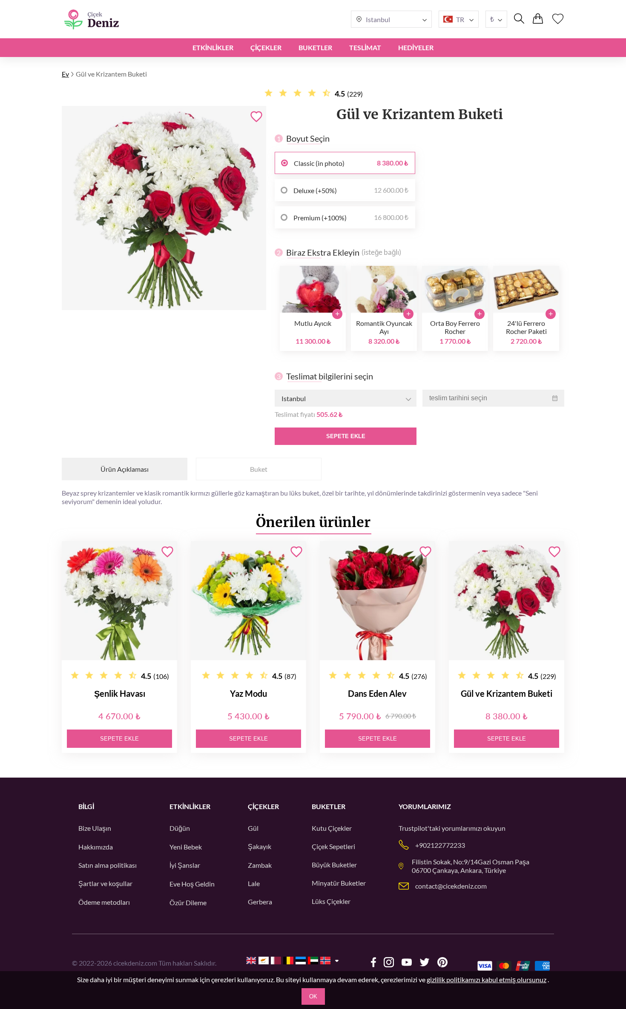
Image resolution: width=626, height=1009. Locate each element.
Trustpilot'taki (419, 828)
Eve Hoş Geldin (192, 884)
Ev (65, 74)
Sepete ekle (345, 436)
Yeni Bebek (185, 847)
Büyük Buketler (334, 865)
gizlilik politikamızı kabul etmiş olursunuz (486, 979)
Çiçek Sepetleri (333, 846)
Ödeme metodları (104, 902)
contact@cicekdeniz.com (451, 886)
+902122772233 (440, 845)
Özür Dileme (188, 902)
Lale (254, 883)
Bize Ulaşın (94, 828)
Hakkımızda (95, 847)
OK (313, 996)
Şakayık (259, 846)
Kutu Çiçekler (332, 828)
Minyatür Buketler (339, 883)
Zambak (260, 865)
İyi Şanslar (184, 865)
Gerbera (260, 902)
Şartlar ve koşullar (105, 883)
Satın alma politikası (107, 865)
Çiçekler (265, 47)
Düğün (179, 828)
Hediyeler (416, 47)
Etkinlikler (212, 47)
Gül (253, 828)
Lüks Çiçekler (331, 901)
